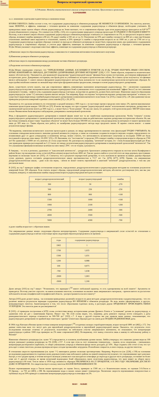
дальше (83, 384)
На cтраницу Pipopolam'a (4, 3)
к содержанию (79, 12)
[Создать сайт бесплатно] (79, 395)
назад (74, 384)
